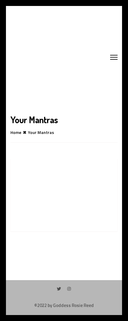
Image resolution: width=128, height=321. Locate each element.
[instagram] (69, 288)
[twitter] (59, 288)
